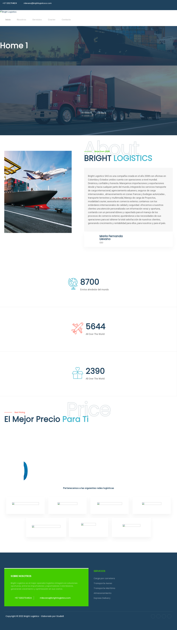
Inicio (8, 19)
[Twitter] (158, 616)
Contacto (66, 19)
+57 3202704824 (10, 3)
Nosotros (21, 19)
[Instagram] (164, 616)
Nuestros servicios (15, 105)
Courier (51, 19)
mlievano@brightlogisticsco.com (38, 3)
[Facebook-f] (153, 616)
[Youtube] (169, 616)
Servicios (37, 19)
